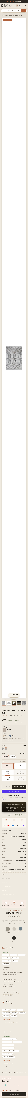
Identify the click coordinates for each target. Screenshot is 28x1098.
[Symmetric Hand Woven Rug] (4, 703)
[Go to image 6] (11, 699)
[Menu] (25, 5)
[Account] (19, 5)
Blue (13, 735)
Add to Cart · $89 (19, 786)
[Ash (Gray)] (3, 748)
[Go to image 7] (12, 699)
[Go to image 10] (15, 699)
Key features (6, 883)
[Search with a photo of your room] (18, 10)
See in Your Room (15, 695)
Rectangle (5, 756)
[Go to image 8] (13, 699)
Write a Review (14, 1094)
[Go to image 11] (16, 699)
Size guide (24, 761)
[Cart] (22, 5)
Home (3, 15)
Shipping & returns (8, 895)
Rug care (4, 891)
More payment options (14, 795)
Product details (7, 879)
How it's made (6, 887)
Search (23, 10)
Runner (13, 756)
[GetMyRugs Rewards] (17, 5)
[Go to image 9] (14, 699)
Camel (6, 735)
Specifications (6, 830)
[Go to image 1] (5, 699)
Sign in (19, 807)
